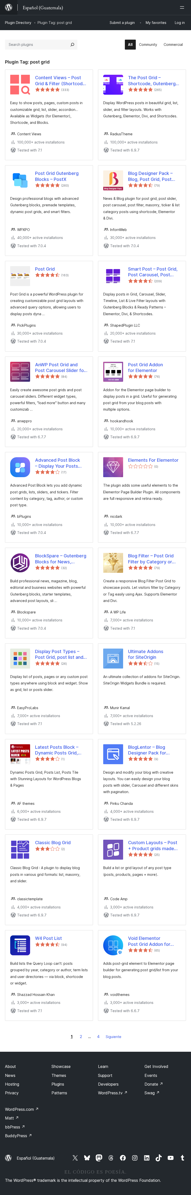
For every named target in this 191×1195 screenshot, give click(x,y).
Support (105, 1075)
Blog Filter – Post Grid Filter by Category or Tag (151, 559)
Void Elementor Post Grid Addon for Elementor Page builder (152, 941)
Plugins (57, 1084)
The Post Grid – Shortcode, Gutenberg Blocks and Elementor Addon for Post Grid (152, 80)
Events (150, 1075)
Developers (108, 1084)
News (10, 1075)
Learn (103, 1066)
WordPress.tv (113, 1092)
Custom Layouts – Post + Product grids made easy (152, 845)
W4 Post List (48, 938)
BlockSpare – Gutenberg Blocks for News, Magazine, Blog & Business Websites (60, 559)
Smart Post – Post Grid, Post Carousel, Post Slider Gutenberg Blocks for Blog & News (153, 272)
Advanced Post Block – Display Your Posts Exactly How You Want (58, 463)
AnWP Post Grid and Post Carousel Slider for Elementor (60, 367)
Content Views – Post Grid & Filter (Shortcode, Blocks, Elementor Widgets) (61, 80)
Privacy (12, 1092)
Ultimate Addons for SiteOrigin (145, 654)
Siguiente (113, 1037)
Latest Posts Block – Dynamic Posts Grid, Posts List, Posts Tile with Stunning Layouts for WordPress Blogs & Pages (59, 750)
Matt (12, 1118)
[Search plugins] (72, 45)
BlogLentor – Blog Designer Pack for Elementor (147, 750)
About (10, 1066)
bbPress (15, 1126)
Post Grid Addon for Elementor (145, 367)
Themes (58, 1075)
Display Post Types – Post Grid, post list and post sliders (59, 654)
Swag (152, 1092)
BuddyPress (18, 1135)
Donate (153, 1084)
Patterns (59, 1092)
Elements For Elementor (153, 460)
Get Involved (156, 1066)
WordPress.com (22, 1109)
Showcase (61, 1066)
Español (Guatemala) (36, 1158)
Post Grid (45, 269)
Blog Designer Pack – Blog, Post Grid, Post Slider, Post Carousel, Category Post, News (151, 176)
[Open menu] (183, 7)
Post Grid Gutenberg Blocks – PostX (57, 176)
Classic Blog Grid (53, 842)
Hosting (12, 1084)
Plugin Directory (18, 22)
